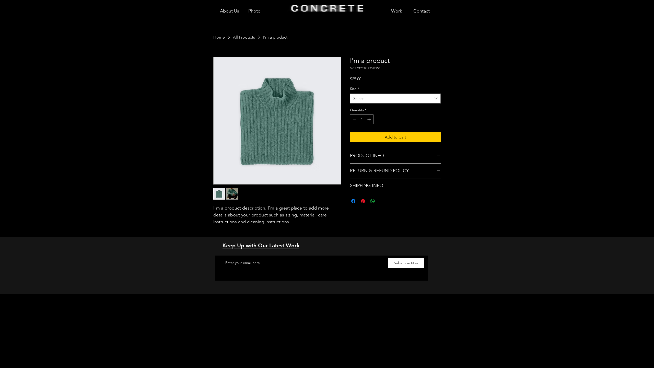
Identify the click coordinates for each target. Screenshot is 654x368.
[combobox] (395, 98)
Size (354, 88)
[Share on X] (382, 201)
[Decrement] (354, 119)
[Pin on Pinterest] (363, 201)
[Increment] (369, 119)
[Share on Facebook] (353, 201)
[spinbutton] (361, 119)
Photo (254, 11)
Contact (421, 11)
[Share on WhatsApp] (373, 201)
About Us (229, 11)
